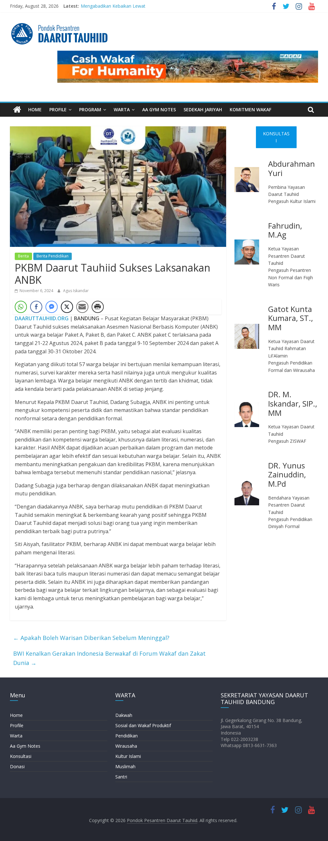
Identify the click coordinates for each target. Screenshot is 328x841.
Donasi (17, 766)
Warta (16, 736)
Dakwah (123, 715)
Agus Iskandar (76, 290)
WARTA (122, 109)
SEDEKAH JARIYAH (203, 109)
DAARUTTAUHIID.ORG (42, 318)
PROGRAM (90, 109)
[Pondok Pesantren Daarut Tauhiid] (17, 110)
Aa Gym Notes (25, 746)
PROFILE (58, 109)
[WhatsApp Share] (21, 307)
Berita (23, 256)
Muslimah (125, 766)
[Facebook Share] (36, 307)
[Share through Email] (82, 307)
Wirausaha (126, 746)
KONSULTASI (276, 137)
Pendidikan (126, 736)
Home (16, 715)
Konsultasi (20, 756)
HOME (35, 109)
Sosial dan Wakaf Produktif (143, 725)
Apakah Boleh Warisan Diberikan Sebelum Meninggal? (91, 638)
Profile (16, 725)
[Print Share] (98, 307)
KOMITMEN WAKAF (250, 109)
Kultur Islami (128, 756)
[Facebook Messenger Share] (51, 307)
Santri (121, 777)
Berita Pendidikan (53, 256)
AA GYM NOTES (159, 109)
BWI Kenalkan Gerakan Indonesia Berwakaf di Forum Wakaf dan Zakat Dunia (109, 658)
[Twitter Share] (67, 307)
